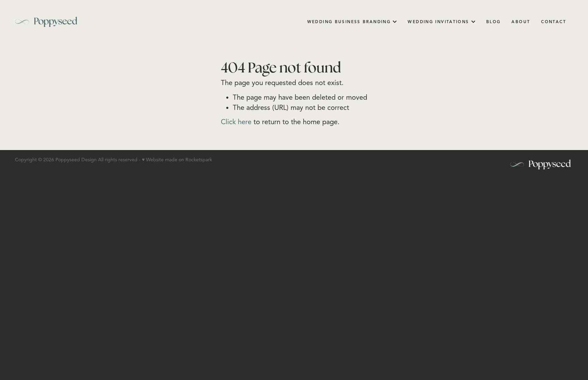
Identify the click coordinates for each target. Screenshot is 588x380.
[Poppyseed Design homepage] (71, 22)
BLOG (493, 21)
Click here (236, 122)
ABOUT (520, 21)
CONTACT (553, 21)
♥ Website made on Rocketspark (177, 159)
